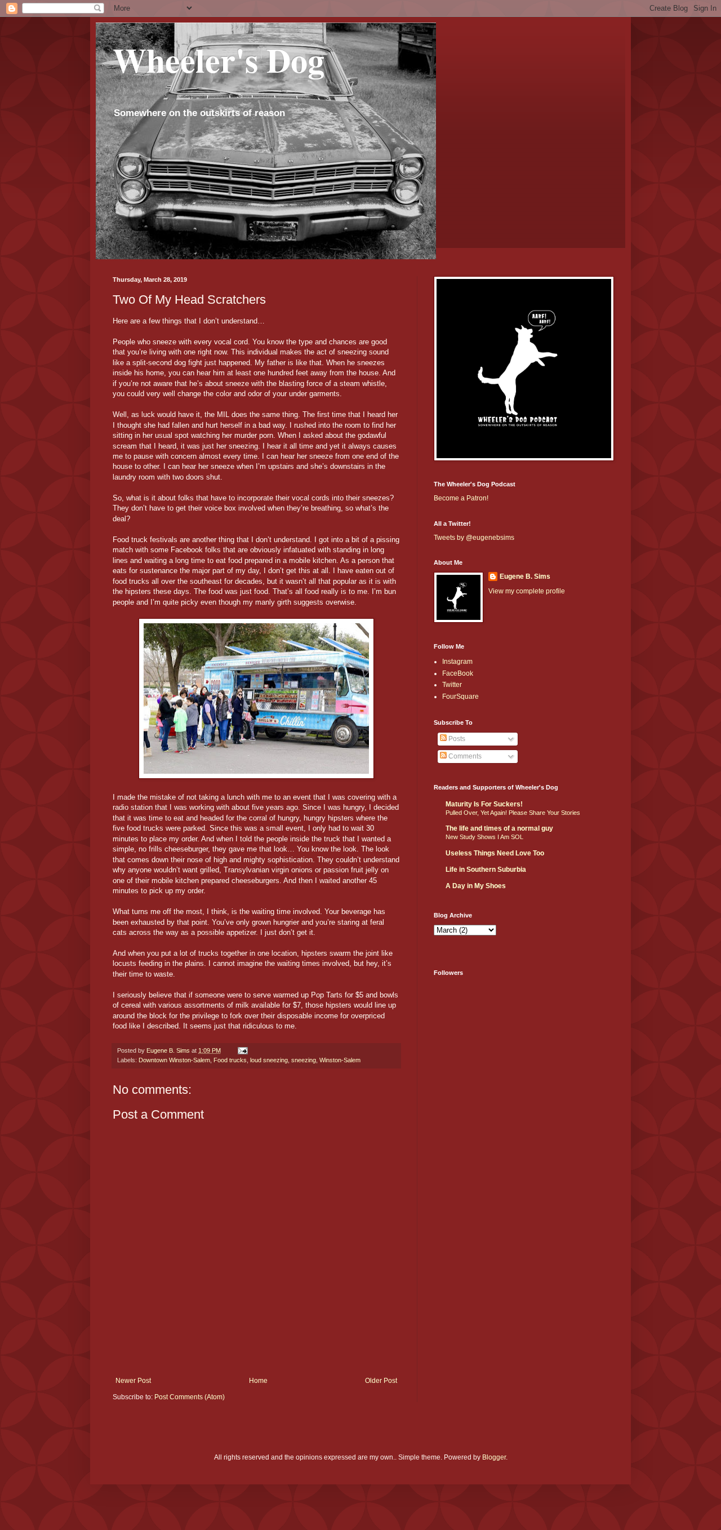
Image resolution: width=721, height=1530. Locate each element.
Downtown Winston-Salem (174, 1060)
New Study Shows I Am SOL (484, 836)
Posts (456, 739)
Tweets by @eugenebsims (474, 538)
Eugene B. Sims (525, 576)
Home (258, 1381)
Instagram (457, 662)
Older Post (381, 1381)
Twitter (452, 685)
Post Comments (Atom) (189, 1397)
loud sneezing (269, 1060)
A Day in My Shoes (476, 886)
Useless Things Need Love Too (495, 853)
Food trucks (230, 1060)
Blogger (494, 1457)
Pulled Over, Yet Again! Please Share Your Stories (513, 812)
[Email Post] (242, 1050)
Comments (464, 756)
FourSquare (460, 696)
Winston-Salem (339, 1060)
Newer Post (133, 1381)
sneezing (303, 1060)
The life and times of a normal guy (499, 828)
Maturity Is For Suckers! (484, 804)
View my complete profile (526, 591)
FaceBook (457, 673)
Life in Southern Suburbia (486, 869)
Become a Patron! (461, 498)
